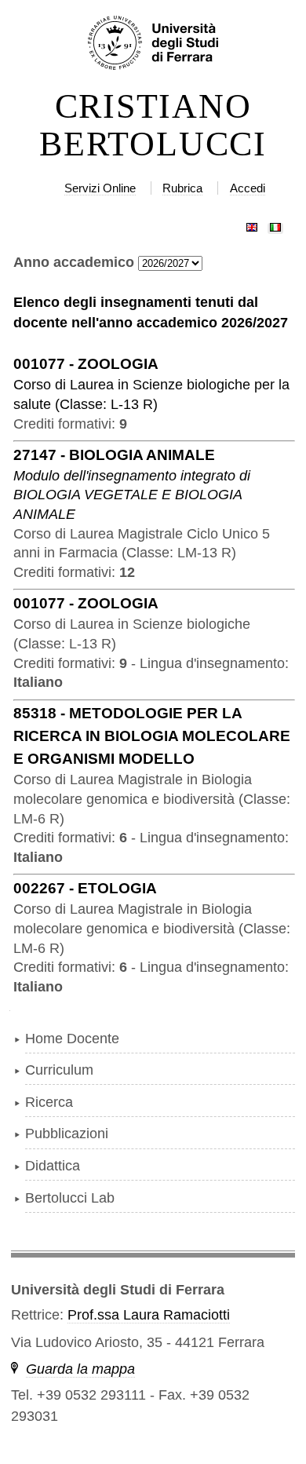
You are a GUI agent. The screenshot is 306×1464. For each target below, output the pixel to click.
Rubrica (182, 188)
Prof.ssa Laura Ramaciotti (148, 1315)
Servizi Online (100, 188)
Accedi (247, 188)
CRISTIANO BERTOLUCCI (153, 125)
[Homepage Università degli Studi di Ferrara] (153, 44)
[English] (251, 224)
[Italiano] (275, 224)
